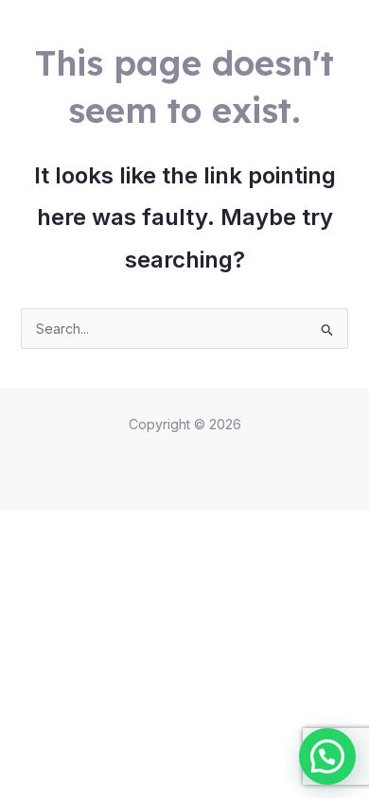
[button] (327, 756)
